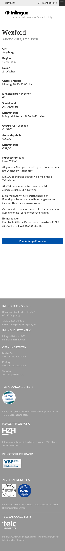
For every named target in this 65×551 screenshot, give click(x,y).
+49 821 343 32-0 (48, 3)
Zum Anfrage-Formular (32, 241)
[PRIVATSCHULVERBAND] (12, 463)
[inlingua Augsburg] (17, 12)
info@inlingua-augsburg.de (23, 324)
